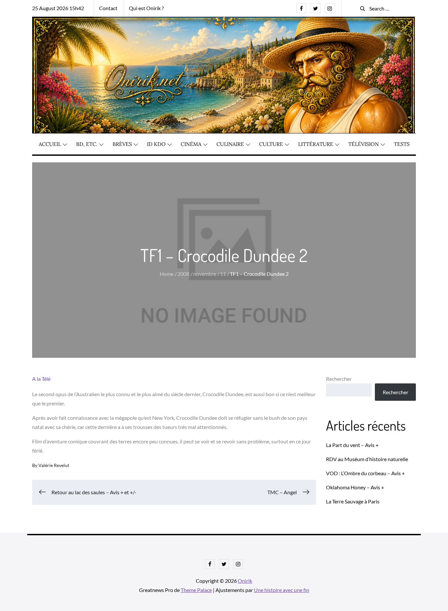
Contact (108, 8)
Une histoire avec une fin (281, 590)
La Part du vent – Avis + (352, 445)
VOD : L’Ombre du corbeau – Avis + (365, 473)
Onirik (245, 581)
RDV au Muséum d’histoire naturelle (367, 459)
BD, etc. (86, 144)
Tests (402, 144)
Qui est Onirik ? (146, 8)
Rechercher (339, 379)
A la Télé (41, 379)
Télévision (363, 144)
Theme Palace (196, 590)
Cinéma (191, 144)
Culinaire (230, 144)
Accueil (50, 144)
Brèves (122, 144)
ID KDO (156, 144)
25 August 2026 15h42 (58, 8)
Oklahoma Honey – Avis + (355, 487)
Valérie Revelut (53, 465)
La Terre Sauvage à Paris (352, 501)
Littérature (315, 144)
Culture (271, 144)
